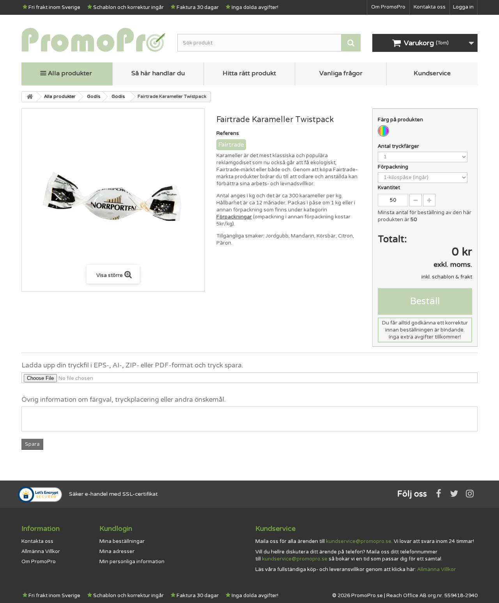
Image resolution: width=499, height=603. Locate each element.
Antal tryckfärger (399, 146)
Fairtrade (231, 144)
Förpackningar (234, 217)
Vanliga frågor (341, 73)
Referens (227, 133)
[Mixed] (383, 131)
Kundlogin (115, 528)
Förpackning (393, 167)
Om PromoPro (388, 7)
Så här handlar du (158, 73)
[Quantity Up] (429, 200)
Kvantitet (389, 187)
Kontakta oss (430, 7)
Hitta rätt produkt (249, 73)
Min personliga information (132, 562)
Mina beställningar (122, 541)
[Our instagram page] (470, 493)
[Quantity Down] (415, 200)
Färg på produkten (401, 120)
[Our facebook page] (439, 493)
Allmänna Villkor (40, 551)
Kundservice (432, 73)
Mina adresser (116, 551)
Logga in (463, 7)
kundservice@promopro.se (358, 541)
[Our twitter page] (454, 493)
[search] (351, 42)
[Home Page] (29, 97)
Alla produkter (70, 73)
